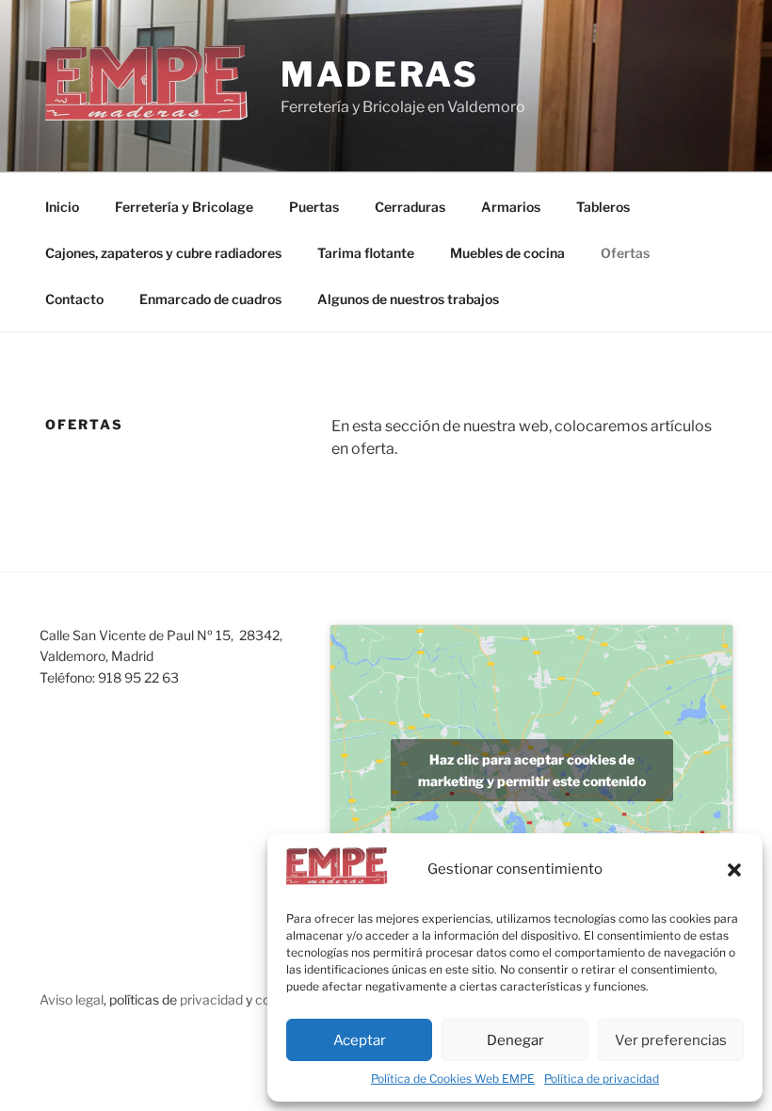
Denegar (515, 1040)
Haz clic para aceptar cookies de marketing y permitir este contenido (532, 770)
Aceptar (359, 1040)
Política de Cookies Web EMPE (453, 1078)
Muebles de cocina (507, 253)
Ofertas (625, 253)
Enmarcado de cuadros (210, 299)
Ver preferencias (671, 1040)
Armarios (510, 207)
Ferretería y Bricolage (184, 207)
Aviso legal (72, 999)
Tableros (603, 207)
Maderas (380, 74)
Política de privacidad (601, 1078)
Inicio (62, 207)
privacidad (211, 999)
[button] (734, 870)
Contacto (74, 299)
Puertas (314, 207)
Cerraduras (410, 207)
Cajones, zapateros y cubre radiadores (163, 253)
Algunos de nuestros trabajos (408, 299)
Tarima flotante (365, 253)
